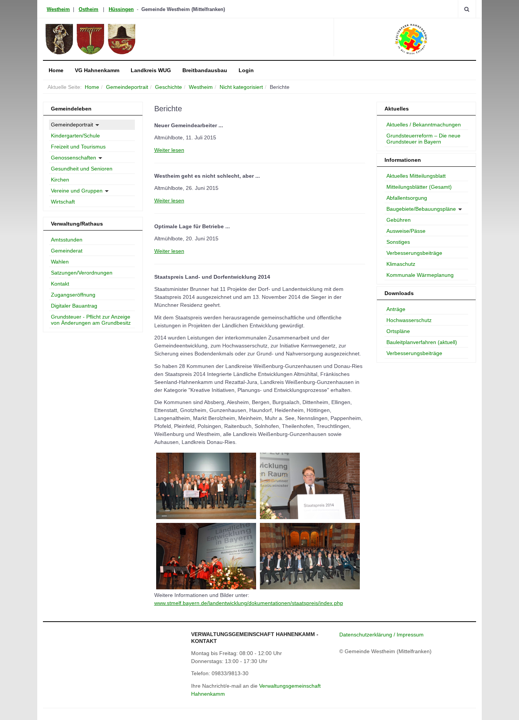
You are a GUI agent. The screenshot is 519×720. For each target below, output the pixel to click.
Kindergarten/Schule (75, 136)
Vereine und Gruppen (77, 191)
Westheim (58, 9)
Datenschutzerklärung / (368, 635)
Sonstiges (398, 242)
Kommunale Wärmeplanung (420, 275)
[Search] (467, 9)
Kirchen (60, 180)
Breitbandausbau (204, 70)
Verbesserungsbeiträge (414, 253)
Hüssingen (121, 9)
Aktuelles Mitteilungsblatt (416, 176)
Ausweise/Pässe (406, 231)
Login (246, 70)
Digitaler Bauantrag (74, 306)
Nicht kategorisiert (241, 87)
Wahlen (60, 262)
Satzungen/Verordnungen (81, 273)
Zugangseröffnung (73, 295)
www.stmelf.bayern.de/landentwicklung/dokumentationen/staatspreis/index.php (248, 603)
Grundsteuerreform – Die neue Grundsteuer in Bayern (423, 139)
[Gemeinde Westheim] (112, 39)
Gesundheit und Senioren (81, 169)
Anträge (395, 309)
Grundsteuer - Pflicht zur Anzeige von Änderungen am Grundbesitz (91, 320)
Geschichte (168, 87)
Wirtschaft (63, 202)
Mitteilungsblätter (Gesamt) (419, 187)
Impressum (410, 635)
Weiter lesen (169, 150)
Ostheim (88, 9)
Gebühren (398, 220)
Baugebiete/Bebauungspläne (421, 209)
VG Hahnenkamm (97, 70)
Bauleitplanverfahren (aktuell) (421, 342)
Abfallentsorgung (406, 198)
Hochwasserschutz (409, 320)
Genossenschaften (73, 158)
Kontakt (60, 284)
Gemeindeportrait (127, 87)
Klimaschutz (400, 264)
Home (56, 70)
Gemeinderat (66, 251)
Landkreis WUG (151, 70)
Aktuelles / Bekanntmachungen (423, 125)
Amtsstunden (66, 240)
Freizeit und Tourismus (78, 147)
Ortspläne (398, 331)
